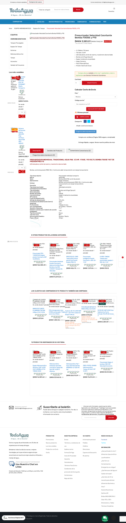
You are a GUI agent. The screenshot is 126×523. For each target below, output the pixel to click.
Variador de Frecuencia (17, 65)
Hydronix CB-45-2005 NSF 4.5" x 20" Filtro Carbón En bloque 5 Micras (73, 312)
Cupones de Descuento (90, 452)
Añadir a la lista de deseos (84, 126)
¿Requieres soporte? (21, 407)
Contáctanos (68, 475)
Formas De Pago (69, 452)
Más (104, 22)
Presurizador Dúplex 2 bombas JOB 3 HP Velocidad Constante (106, 364)
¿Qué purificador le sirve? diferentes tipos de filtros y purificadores (108, 454)
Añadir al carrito (92, 83)
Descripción (37, 151)
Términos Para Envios (70, 465)
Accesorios (14, 61)
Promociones (50, 439)
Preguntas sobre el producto (44, 155)
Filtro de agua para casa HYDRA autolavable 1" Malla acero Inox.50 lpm (57, 312)
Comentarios (84, 151)
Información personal (89, 439)
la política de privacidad (106, 414)
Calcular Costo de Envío (96, 109)
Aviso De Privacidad (70, 456)
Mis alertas (86, 456)
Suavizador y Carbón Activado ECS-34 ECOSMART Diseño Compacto (22, 82)
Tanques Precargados (17, 43)
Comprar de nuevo (35, 2)
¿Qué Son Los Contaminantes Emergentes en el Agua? (108, 464)
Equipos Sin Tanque (16, 47)
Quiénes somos (68, 449)
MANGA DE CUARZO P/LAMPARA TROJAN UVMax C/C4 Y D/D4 (39, 310)
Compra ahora (82, 117)
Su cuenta (86, 436)
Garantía (67, 459)
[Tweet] (88, 121)
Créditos (85, 446)
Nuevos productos (51, 443)
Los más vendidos (51, 446)
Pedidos (85, 443)
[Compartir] (85, 121)
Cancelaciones (68, 462)
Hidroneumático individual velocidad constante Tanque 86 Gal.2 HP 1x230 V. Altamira (56, 367)
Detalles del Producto (54, 151)
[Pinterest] (92, 121)
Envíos (66, 439)
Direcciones (86, 449)
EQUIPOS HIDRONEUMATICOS (18, 37)
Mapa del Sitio (68, 478)
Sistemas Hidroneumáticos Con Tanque (17, 54)
